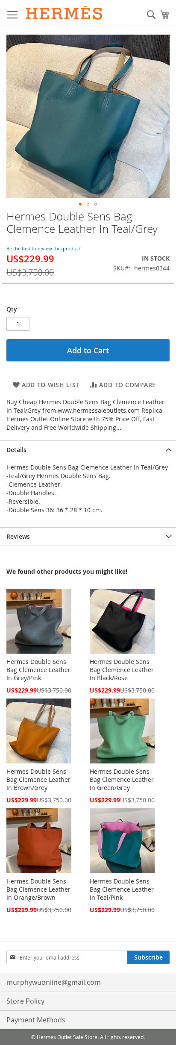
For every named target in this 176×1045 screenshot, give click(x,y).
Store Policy (25, 1001)
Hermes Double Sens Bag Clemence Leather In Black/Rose (122, 670)
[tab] (88, 449)
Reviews (18, 536)
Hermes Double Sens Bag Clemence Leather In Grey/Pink (38, 670)
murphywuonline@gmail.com (53, 982)
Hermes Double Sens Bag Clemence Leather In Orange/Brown (38, 889)
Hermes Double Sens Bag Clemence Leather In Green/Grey (122, 779)
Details (16, 450)
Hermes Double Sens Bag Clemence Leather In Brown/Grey (38, 779)
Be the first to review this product (43, 248)
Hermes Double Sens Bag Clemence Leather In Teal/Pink (122, 889)
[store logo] (64, 13)
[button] (80, 204)
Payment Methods (35, 1019)
